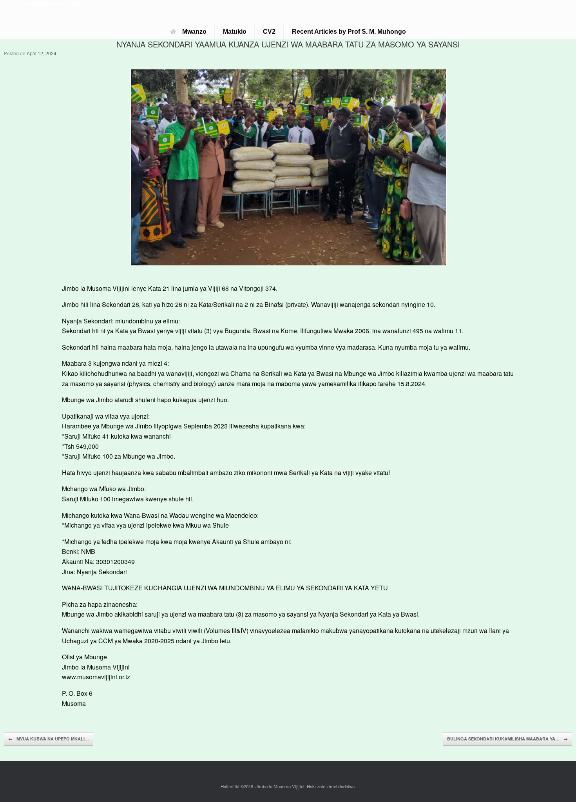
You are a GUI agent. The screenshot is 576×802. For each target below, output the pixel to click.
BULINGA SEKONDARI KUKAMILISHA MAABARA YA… (507, 739)
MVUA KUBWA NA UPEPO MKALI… (48, 739)
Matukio (234, 31)
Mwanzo (194, 31)
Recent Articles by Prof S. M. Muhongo (349, 31)
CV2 (269, 31)
